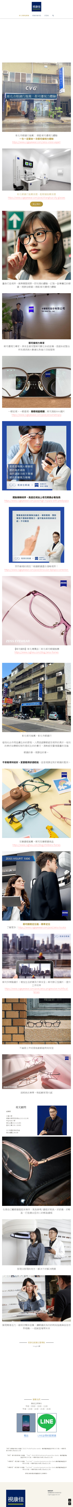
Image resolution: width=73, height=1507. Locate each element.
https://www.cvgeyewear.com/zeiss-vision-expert (36, 142)
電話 (26, 1435)
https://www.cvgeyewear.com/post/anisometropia (36, 414)
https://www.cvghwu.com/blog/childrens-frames (36, 844)
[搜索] (53, 15)
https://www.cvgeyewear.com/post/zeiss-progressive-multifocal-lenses (36, 990)
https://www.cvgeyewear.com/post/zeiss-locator (42, 927)
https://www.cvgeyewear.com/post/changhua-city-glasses (36, 197)
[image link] (26, 1422)
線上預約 (36, 204)
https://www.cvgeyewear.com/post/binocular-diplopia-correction (36, 569)
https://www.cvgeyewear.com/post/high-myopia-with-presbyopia (36, 500)
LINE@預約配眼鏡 (47, 1435)
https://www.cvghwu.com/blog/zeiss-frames (37, 652)
